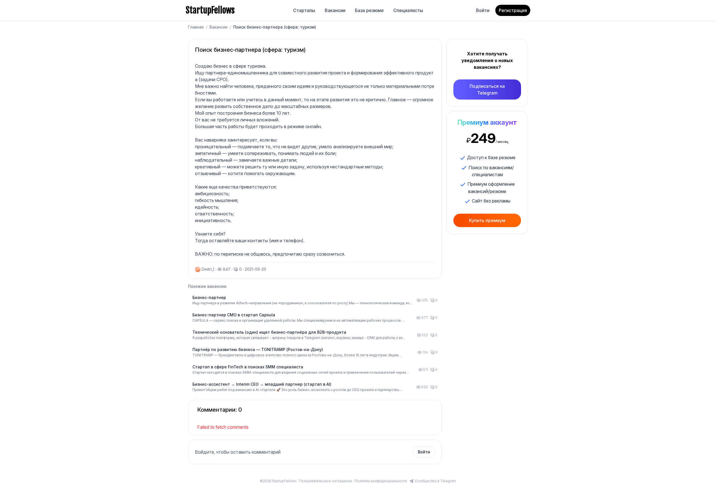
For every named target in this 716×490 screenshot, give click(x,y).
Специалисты (408, 10)
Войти (482, 10)
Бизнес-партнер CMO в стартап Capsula (233, 314)
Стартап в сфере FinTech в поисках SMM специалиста (247, 366)
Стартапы (304, 10)
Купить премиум (487, 220)
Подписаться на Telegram (487, 89)
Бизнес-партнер (209, 297)
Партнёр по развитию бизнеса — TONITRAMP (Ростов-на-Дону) (257, 349)
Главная (196, 27)
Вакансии (335, 10)
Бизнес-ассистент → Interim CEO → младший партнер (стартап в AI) (261, 384)
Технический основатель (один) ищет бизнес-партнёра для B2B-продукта (269, 332)
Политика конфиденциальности (380, 481)
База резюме (369, 10)
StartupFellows (210, 10)
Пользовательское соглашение (325, 481)
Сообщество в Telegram (435, 481)
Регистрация (513, 10)
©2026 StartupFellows (278, 481)
